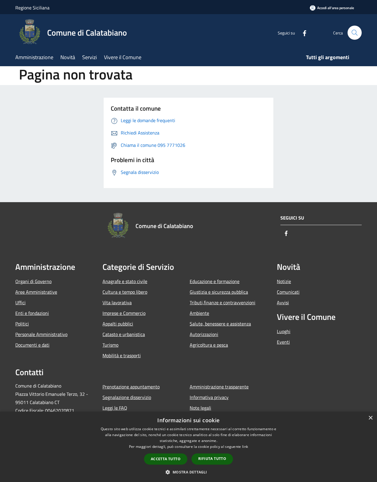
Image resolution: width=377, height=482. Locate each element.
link (245, 446)
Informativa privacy (209, 397)
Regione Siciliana (32, 7)
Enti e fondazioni (32, 313)
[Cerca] (355, 33)
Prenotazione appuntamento (131, 386)
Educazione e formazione (214, 281)
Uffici (20, 302)
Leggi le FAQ (114, 407)
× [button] (370, 418)
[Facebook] (302, 32)
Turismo (110, 344)
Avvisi (283, 302)
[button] (188, 472)
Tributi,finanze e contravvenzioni (222, 302)
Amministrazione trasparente (219, 386)
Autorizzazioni (204, 334)
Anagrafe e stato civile (124, 281)
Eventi (283, 341)
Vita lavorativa (117, 302)
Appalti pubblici (117, 323)
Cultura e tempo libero (124, 291)
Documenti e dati (32, 344)
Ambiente (199, 313)
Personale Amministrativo (41, 334)
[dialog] (188, 447)
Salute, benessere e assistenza (220, 323)
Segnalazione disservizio (126, 397)
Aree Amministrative (36, 291)
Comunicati (288, 291)
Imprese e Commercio (123, 313)
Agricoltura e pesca (209, 344)
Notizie (284, 281)
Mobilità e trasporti (121, 355)
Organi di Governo (33, 281)
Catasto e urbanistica (123, 334)
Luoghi (283, 331)
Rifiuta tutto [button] (212, 458)
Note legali (200, 407)
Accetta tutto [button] (166, 458)
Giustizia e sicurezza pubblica (219, 291)
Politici (22, 323)
